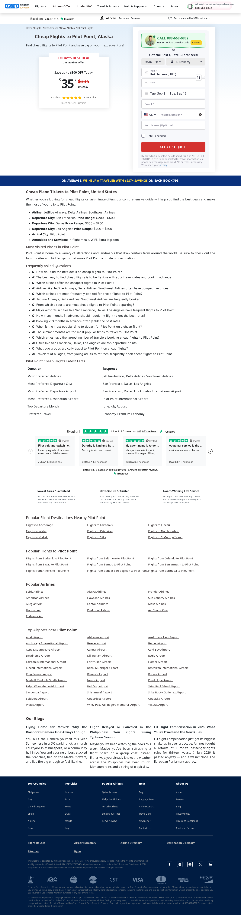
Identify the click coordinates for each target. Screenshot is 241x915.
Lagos (68, 828)
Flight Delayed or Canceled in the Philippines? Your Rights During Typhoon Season (120, 732)
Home (29, 28)
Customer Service (185, 828)
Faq (141, 792)
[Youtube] (190, 864)
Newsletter (144, 821)
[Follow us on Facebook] (169, 864)
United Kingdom (36, 806)
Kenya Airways (109, 821)
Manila (68, 821)
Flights (37, 28)
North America (51, 28)
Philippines (33, 792)
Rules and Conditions (187, 821)
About (179, 792)
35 (67, 83)
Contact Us (144, 828)
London (69, 792)
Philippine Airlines (111, 799)
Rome (68, 806)
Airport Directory (85, 843)
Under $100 (84, 6)
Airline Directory (131, 843)
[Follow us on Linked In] (210, 864)
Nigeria (32, 821)
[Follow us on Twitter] (200, 864)
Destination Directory (181, 843)
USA (62, 28)
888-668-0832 (203, 8)
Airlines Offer (61, 6)
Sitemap (33, 851)
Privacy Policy (183, 813)
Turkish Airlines (110, 806)
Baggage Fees (146, 799)
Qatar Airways (109, 792)
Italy (30, 799)
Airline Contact (146, 806)
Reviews (180, 799)
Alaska (70, 28)
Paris (67, 799)
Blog (178, 806)
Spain (31, 813)
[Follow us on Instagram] (179, 864)
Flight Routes (36, 843)
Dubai (68, 813)
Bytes (77, 851)
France (31, 828)
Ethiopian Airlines (111, 813)
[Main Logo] (17, 6)
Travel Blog (145, 813)
